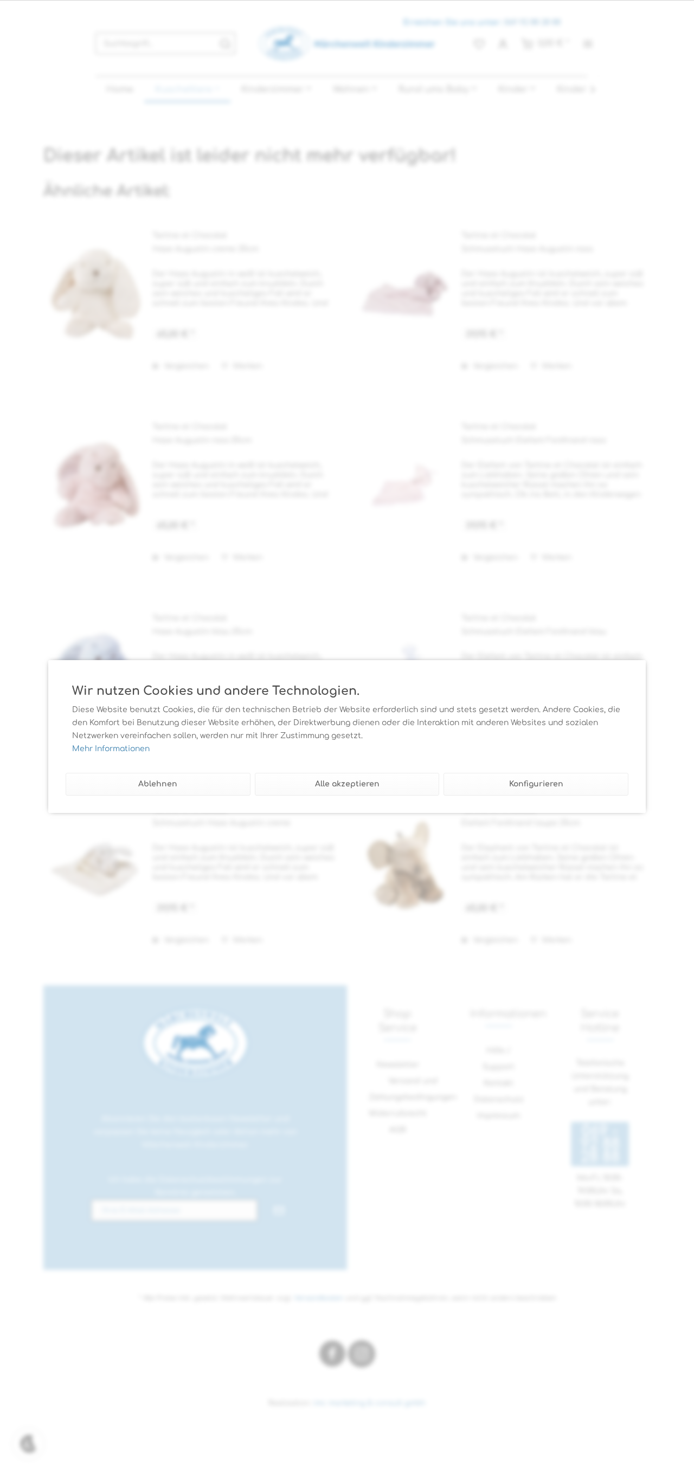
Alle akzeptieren (347, 784)
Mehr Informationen (111, 749)
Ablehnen (157, 784)
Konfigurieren (536, 784)
